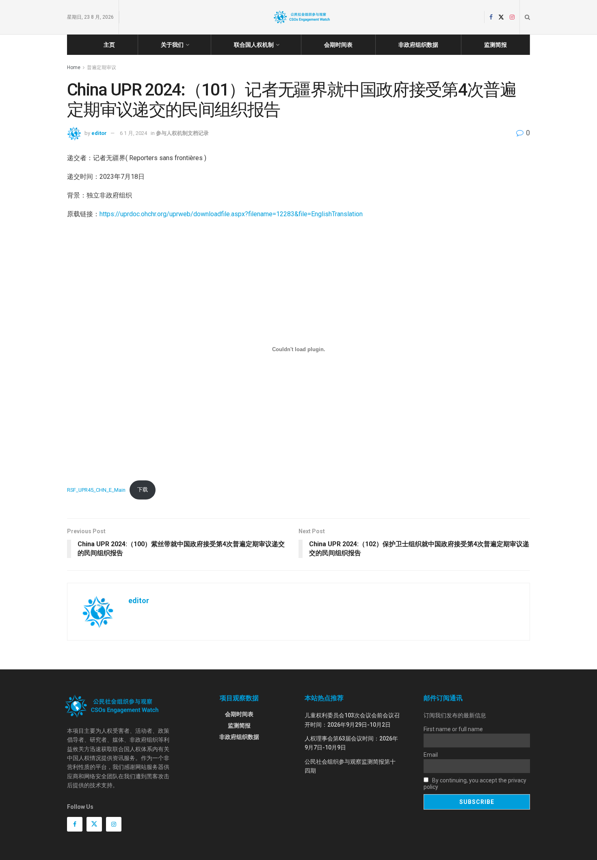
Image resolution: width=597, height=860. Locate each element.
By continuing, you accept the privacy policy (475, 783)
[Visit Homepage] (301, 17)
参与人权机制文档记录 (182, 133)
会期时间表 (338, 44)
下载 (142, 489)
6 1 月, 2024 (133, 133)
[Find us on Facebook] (491, 17)
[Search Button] (527, 17)
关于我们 (172, 44)
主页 (109, 44)
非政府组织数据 (418, 44)
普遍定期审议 (101, 67)
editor (99, 133)
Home (73, 67)
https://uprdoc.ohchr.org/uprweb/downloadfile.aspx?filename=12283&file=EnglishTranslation (231, 214)
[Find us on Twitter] (501, 17)
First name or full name (453, 729)
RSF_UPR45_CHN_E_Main (96, 489)
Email (431, 754)
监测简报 (495, 44)
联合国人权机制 (254, 44)
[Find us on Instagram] (512, 17)
